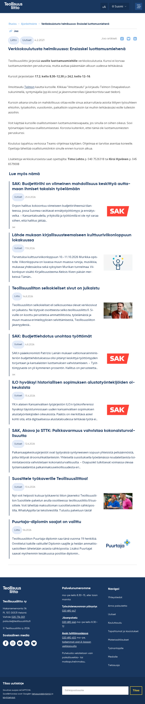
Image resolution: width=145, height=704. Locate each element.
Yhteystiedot (115, 597)
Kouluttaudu (115, 623)
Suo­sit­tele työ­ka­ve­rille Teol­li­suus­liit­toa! (50, 479)
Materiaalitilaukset (118, 640)
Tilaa (136, 690)
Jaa (16, 31)
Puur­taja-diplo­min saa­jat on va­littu (46, 522)
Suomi (119, 6)
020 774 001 (18, 617)
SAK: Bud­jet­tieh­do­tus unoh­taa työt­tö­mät (52, 336)
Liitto (13, 40)
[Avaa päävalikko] (138, 6)
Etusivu (13, 24)
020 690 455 (69, 637)
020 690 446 (69, 622)
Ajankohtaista (29, 24)
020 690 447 (69, 611)
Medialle (113, 657)
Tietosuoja (114, 665)
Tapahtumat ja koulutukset (123, 631)
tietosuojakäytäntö (41, 694)
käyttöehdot (9, 698)
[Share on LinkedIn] (135, 38)
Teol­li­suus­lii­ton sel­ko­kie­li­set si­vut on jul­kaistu (56, 288)
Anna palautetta (117, 606)
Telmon (29, 87)
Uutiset (26, 40)
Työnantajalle (115, 648)
